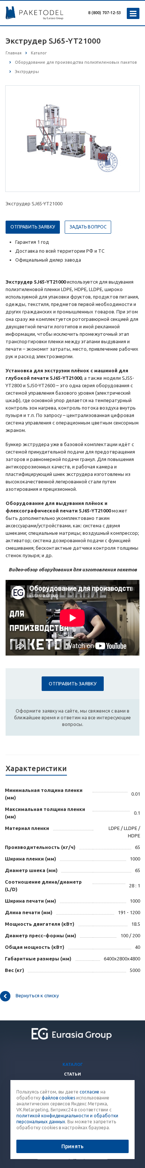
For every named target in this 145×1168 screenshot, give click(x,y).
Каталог (72, 1064)
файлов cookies (58, 1097)
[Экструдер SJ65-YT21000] (72, 138)
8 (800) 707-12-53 (104, 12)
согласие (89, 1091)
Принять (72, 1146)
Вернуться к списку (37, 995)
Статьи (72, 1074)
